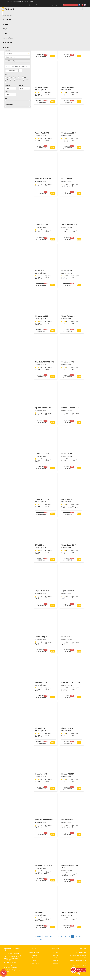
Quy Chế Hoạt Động (81, 952)
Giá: (6, 98)
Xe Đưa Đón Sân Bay (34, 963)
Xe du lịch (6, 24)
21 (35, 939)
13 (54, 936)
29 (20, 77)
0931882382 (67, 5)
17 (69, 936)
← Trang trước (48, 936)
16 (15, 77)
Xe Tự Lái (34, 957)
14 (58, 936)
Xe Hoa (34, 960)
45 (8, 80)
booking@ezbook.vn (12, 965)
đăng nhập (21, 1)
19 (76, 936)
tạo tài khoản (29, 1)
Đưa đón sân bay (8, 38)
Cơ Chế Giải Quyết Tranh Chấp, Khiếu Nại (77, 962)
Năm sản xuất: (9, 104)
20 (80, 936)
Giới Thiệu (28, 5)
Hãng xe (7, 85)
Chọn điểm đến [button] (7, 15)
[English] (84, 5)
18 (72, 936)
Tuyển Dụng (54, 5)
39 (8, 82)
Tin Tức (41, 5)
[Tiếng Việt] (82, 5)
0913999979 (74, 5)
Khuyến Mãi (56, 960)
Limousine (18, 80)
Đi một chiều (12, 70)
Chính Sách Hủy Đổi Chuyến (79, 965)
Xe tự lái (5, 29)
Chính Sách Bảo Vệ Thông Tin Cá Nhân (78, 956)
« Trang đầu (38, 936)
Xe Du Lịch (34, 955)
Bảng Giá (6, 47)
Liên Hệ (60, 5)
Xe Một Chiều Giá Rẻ (34, 952)
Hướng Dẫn (34, 5)
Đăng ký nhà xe (7, 42)
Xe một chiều (7, 19)
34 (25, 77)
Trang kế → (41, 939)
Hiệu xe (21, 85)
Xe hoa (5, 33)
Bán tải (27, 80)
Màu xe (7, 91)
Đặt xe (52, 56)
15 (61, 936)
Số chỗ (7, 74)
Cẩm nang (47, 5)
